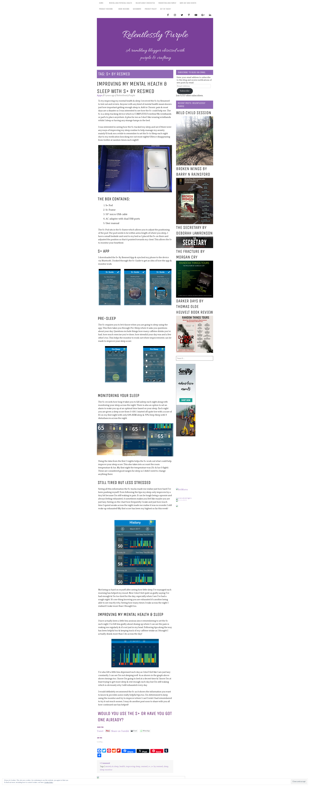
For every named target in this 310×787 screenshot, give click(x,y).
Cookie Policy (48, 782)
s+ (149, 766)
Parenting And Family (167, 3)
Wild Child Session (193, 112)
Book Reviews (123, 9)
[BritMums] (182, 489)
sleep (166, 766)
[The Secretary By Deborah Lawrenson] (194, 238)
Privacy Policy (151, 9)
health (122, 766)
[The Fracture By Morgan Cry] (194, 262)
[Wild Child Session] (194, 118)
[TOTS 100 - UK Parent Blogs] (186, 498)
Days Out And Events (188, 3)
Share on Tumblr (120, 731)
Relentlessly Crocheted (145, 3)
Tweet (100, 731)
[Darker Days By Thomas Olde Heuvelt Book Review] (194, 317)
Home (101, 3)
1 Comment (105, 763)
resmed (144, 766)
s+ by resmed (157, 766)
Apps (99, 95)
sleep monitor (106, 770)
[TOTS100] (181, 500)
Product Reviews (106, 9)
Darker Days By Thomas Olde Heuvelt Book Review (194, 306)
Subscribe (185, 91)
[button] (135, 168)
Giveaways (137, 9)
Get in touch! (165, 9)
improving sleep (133, 766)
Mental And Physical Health (120, 3)
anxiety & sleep (112, 766)
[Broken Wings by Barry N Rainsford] (194, 179)
